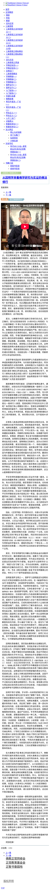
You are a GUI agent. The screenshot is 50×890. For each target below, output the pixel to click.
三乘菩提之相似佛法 (14, 51)
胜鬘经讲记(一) (12, 124)
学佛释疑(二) (11, 79)
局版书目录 (15, 166)
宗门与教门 (15, 135)
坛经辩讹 (14, 138)
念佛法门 (9, 71)
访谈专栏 (9, 144)
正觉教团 (9, 12)
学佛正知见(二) (12, 68)
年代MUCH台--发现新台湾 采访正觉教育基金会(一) (18, 149)
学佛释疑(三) (11, 82)
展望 (8, 21)
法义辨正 (9, 130)
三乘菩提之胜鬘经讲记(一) (11, 173)
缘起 (8, 15)
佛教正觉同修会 (15, 858)
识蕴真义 (9, 121)
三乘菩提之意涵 (12, 63)
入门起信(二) (11, 93)
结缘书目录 (15, 169)
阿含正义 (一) (11, 113)
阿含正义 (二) (11, 116)
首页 (7, 9)
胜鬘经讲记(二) (12, 127)
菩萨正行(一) (11, 85)
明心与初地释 (15, 132)
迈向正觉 (9, 23)
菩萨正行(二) (11, 88)
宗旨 (8, 18)
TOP (3, 888)
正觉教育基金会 (15, 862)
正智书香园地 (14, 866)
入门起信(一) (11, 90)
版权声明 (8, 881)
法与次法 (9, 60)
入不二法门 (10, 118)
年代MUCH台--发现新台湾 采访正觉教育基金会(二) (18, 157)
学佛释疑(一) (11, 76)
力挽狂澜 (14, 141)
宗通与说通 (10, 96)
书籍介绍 (9, 163)
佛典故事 (9, 99)
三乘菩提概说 (11, 74)
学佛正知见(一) (12, 65)
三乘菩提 (9, 26)
